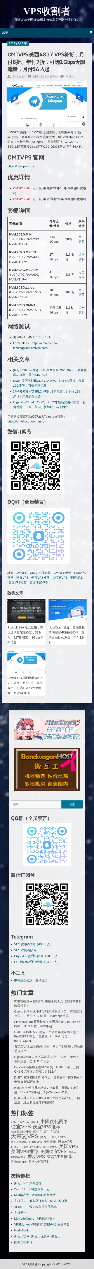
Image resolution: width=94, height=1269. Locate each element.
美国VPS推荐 (18, 582)
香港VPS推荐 (59, 1157)
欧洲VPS (35, 1147)
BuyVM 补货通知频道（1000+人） (37, 956)
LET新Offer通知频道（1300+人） (37, 962)
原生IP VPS (51, 1131)
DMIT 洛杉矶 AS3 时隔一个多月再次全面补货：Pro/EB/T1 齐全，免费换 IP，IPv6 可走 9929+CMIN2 (46, 1036)
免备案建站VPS (21, 1131)
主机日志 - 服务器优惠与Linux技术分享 (40, 1201)
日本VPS (65, 1142)
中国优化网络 (54, 1121)
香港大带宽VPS (39, 1161)
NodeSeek (21, 1230)
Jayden (21, 76)
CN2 (13, 1122)
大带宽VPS (59, 577)
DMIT (34, 1122)
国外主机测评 (23, 1242)
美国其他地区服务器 (45, 76)
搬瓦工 (45, 1137)
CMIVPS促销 (62, 573)
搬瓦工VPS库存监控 (28, 1183)
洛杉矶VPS (50, 1147)
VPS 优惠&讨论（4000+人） (33, 944)
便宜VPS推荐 (40, 577)
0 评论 (70, 76)
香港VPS (36, 1156)
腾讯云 (72, 1152)
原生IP (37, 1131)
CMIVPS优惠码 (40, 573)
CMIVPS (21, 573)
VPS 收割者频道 (25, 950)
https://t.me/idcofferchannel (26, 421)
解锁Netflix (18, 1157)
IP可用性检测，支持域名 (31, 980)
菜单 (5, 32)
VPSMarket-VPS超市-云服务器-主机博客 (42, 1224)
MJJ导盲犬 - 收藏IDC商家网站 (35, 1195)
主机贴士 (20, 1212)
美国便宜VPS (39, 582)
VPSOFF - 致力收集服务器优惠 (35, 1206)
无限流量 (50, 1142)
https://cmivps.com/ (20, 166)
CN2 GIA (23, 1122)
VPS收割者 (46, 11)
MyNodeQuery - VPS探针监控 (34, 1218)
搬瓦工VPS (59, 1137)
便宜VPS (22, 577)
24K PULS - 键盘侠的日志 (32, 1189)
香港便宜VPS (19, 1161)
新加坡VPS (35, 1142)
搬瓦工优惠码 (19, 1142)
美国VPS (76, 577)
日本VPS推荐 (19, 1147)
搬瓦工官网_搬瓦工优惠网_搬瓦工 (37, 1236)
